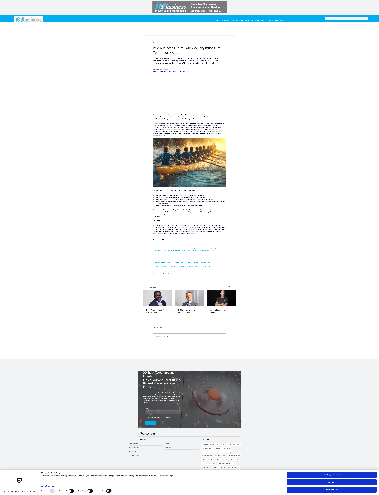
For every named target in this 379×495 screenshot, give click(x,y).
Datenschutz (164, 461)
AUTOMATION (220, 441)
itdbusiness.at (146, 419)
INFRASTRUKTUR (234, 453)
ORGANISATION (207, 441)
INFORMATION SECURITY (226, 449)
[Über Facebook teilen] (154, 273)
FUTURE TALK (206, 267)
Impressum (155, 462)
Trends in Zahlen (134, 441)
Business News (133, 429)
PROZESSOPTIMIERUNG (223, 434)
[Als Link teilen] (168, 273)
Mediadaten (173, 461)
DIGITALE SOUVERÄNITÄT (178, 267)
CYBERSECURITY (178, 263)
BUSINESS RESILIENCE (161, 267)
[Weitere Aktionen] (225, 42)
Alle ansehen (232, 287)
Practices (167, 429)
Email (147, 394)
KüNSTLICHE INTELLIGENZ (162, 263)
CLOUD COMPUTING (209, 449)
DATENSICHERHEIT (192, 263)
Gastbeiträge (133, 437)
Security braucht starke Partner (218, 311)
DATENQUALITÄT (220, 453)
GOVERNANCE (205, 263)
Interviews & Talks (134, 433)
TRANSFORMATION (234, 430)
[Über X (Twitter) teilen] (159, 273)
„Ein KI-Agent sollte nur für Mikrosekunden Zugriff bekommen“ (155, 311)
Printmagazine (169, 433)
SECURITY (234, 445)
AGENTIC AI (206, 438)
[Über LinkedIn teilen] (164, 273)
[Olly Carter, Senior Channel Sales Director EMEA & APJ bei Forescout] (221, 298)
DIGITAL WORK (207, 457)
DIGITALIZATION (208, 434)
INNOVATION (207, 453)
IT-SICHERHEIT (193, 267)
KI (223, 430)
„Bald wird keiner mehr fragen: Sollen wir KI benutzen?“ (189, 311)
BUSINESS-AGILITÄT (208, 445)
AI (215, 438)
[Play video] (189, 90)
